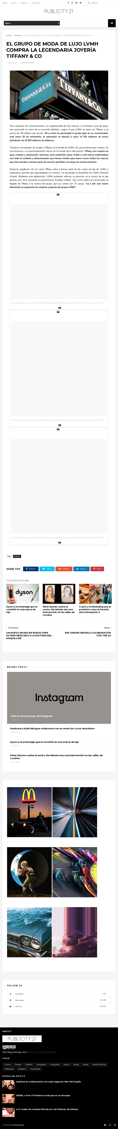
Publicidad (9, 1069)
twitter (60, 1006)
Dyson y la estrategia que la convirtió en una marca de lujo (21, 609)
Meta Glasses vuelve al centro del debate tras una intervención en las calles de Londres (59, 610)
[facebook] (68, 3)
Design (18, 1064)
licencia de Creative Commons (42, 1052)
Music (85, 1064)
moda (76, 1064)
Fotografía (54, 1064)
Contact (24, 3)
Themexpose (18, 1125)
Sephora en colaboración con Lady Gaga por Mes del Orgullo (48, 1081)
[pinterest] (76, 3)
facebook (60, 994)
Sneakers (22, 1069)
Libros (66, 1064)
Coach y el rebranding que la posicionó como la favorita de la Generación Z (95, 609)
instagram (60, 1000)
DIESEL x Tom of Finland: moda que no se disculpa (43, 1095)
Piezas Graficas (99, 1064)
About (14, 3)
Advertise (35, 3)
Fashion (17, 36)
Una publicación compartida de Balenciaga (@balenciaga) (39, 303)
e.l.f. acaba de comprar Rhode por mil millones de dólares (47, 1109)
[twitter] (81, 3)
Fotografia (41, 1064)
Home (4, 3)
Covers (7, 1064)
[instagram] (72, 3)
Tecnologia (35, 1069)
